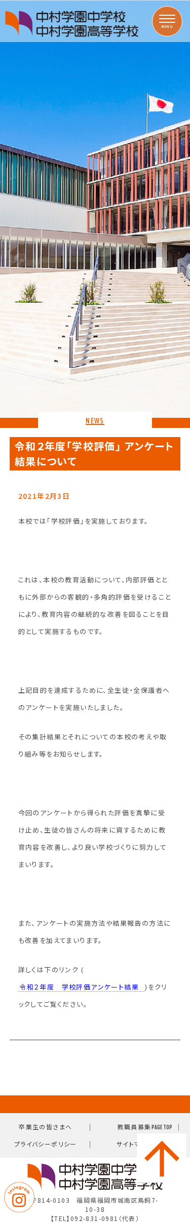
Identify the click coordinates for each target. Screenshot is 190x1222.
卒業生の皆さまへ (45, 1126)
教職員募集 (134, 1126)
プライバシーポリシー (45, 1143)
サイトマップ (134, 1143)
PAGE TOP (161, 1127)
